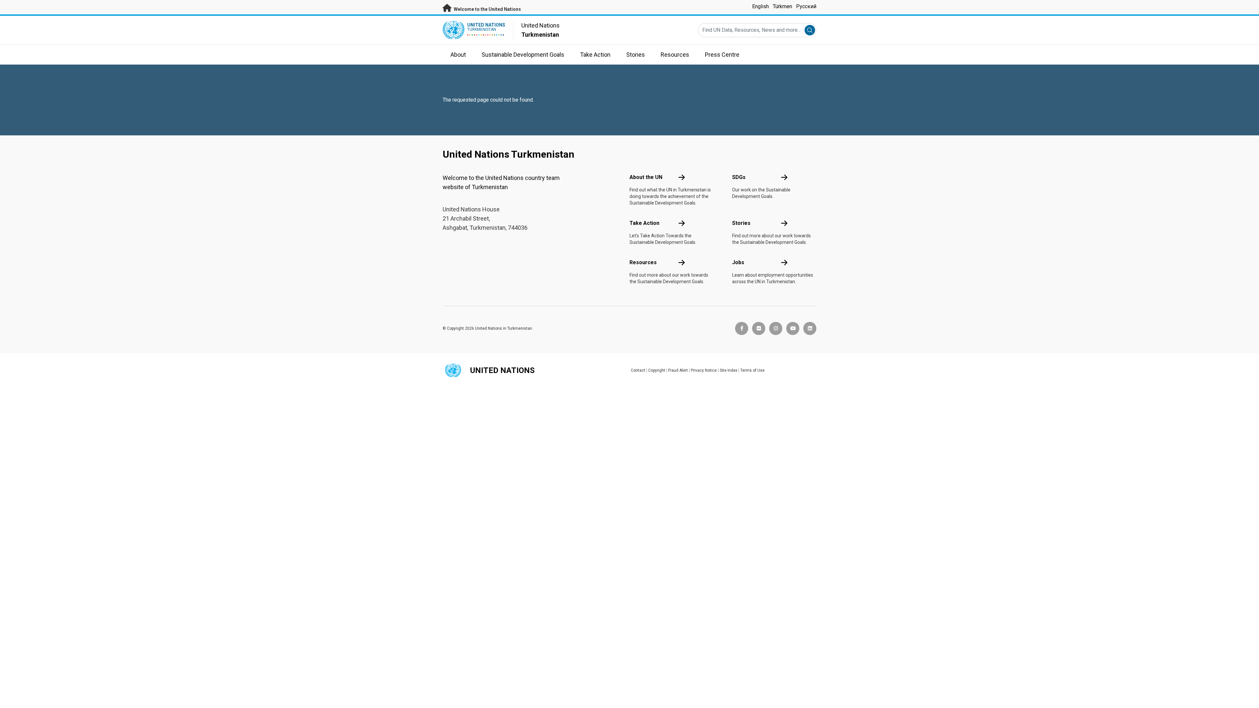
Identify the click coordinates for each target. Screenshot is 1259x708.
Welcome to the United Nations (487, 9)
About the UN (646, 177)
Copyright (656, 370)
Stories (741, 223)
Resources (643, 262)
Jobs (738, 262)
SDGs (739, 177)
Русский (806, 6)
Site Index (728, 370)
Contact (638, 370)
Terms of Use (752, 370)
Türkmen (782, 6)
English (760, 6)
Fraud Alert (678, 370)
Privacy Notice (704, 370)
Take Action (644, 223)
